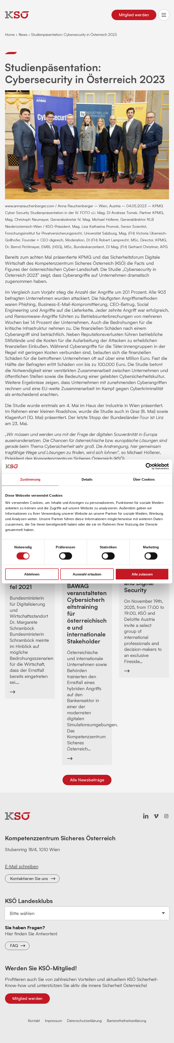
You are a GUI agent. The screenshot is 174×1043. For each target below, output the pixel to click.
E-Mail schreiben (21, 866)
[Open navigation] (164, 15)
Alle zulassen (142, 574)
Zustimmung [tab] (30, 479)
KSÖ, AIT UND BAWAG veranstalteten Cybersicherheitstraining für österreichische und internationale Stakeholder (87, 610)
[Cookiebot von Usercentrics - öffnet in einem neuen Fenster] (149, 466)
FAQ (14, 945)
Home (10, 34)
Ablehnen (31, 574)
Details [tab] (87, 479)
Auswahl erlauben (87, 574)
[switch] (65, 556)
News (23, 34)
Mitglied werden (134, 14)
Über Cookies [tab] (144, 479)
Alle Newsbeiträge (87, 779)
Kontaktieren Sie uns (29, 878)
